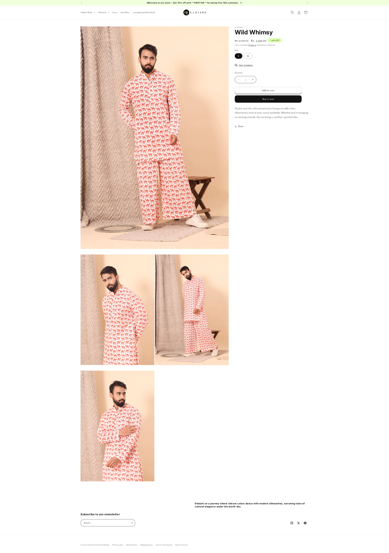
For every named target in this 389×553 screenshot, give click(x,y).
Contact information (164, 545)
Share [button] (241, 126)
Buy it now (268, 98)
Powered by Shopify (101, 545)
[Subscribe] (131, 522)
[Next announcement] (307, 3)
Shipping (252, 45)
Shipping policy (146, 545)
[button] (88, 12)
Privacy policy (117, 545)
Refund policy (131, 545)
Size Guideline (246, 65)
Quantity (239, 72)
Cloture (90, 545)
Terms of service (181, 545)
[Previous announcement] (81, 3)
